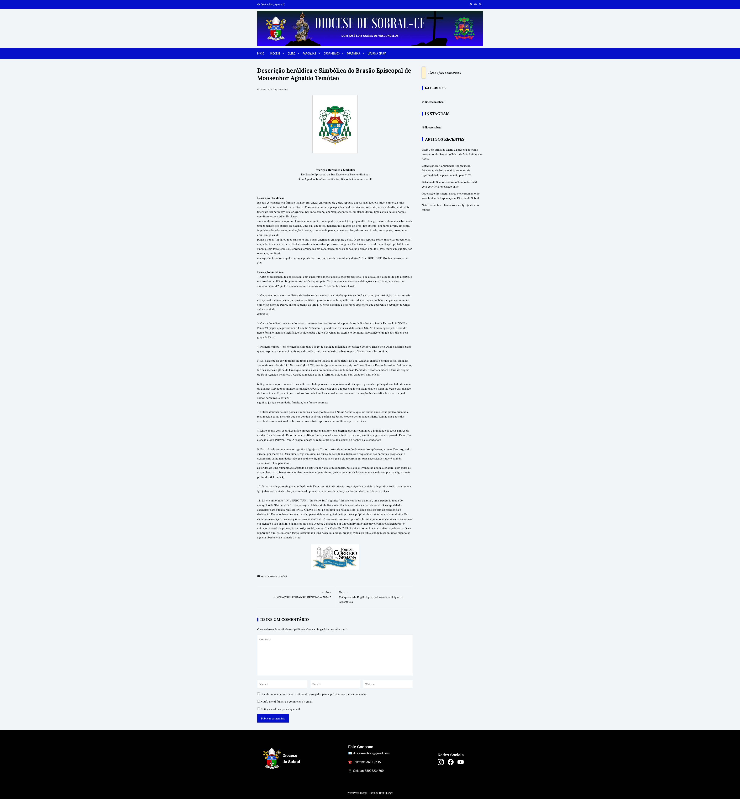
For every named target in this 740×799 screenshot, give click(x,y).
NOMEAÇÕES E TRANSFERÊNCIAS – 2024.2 (302, 594)
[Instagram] (441, 762)
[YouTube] (460, 762)
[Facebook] (451, 762)
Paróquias (309, 53)
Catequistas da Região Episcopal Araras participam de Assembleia (371, 597)
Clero (291, 53)
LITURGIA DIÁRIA (377, 53)
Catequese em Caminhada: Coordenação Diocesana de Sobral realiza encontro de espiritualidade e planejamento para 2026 (446, 170)
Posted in (265, 576)
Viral (372, 793)
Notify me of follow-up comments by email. (287, 701)
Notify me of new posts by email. (281, 709)
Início (260, 53)
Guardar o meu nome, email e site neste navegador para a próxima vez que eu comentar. (314, 694)
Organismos (332, 53)
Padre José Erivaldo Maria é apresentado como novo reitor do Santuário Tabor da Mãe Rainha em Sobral (452, 154)
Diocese (275, 53)
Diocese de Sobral (278, 576)
